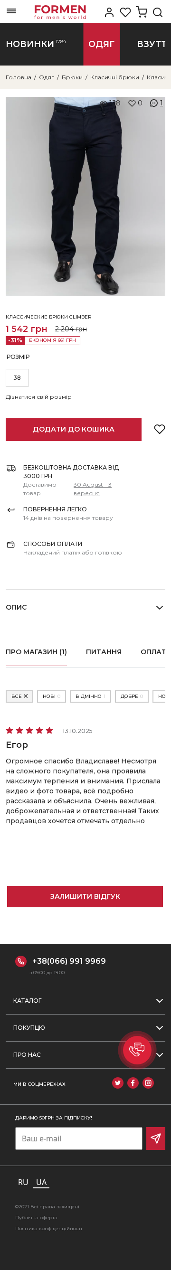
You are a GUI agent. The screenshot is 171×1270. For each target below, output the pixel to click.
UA (41, 1182)
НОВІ (51, 696)
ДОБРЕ (132, 696)
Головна (18, 77)
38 (17, 377)
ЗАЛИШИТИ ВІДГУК (85, 896)
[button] (137, 1050)
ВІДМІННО (90, 696)
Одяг (46, 77)
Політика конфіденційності (48, 1228)
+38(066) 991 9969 (69, 961)
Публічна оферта (36, 1217)
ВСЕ (16, 696)
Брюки (72, 77)
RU (23, 1182)
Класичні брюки (114, 77)
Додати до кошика (73, 429)
